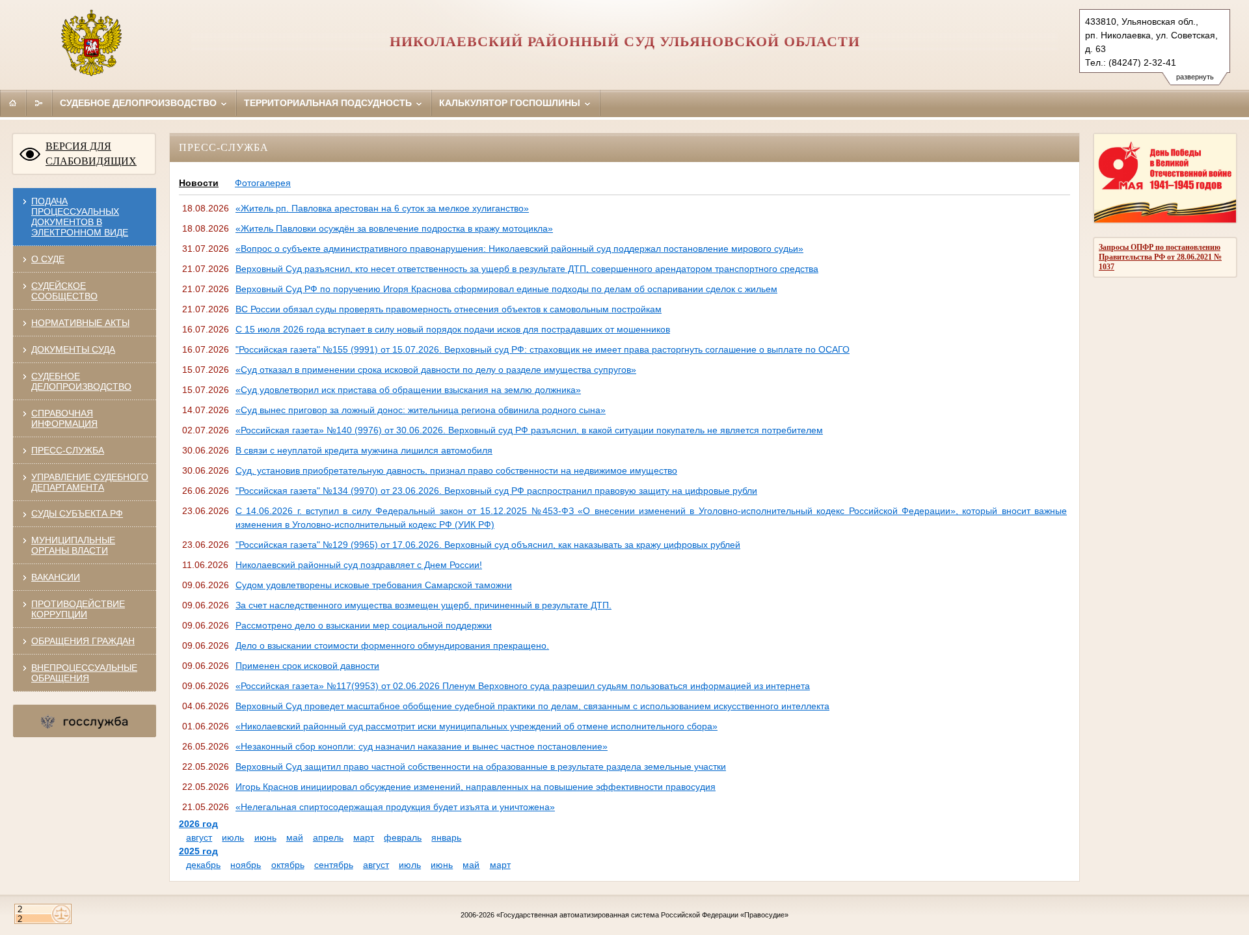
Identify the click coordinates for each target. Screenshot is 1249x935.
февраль (403, 837)
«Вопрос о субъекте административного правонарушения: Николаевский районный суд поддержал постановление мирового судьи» (519, 248)
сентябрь (333, 865)
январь (446, 837)
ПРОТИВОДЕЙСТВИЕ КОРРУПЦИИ (78, 609)
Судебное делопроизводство (139, 103)
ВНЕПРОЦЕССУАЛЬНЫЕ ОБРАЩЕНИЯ (84, 672)
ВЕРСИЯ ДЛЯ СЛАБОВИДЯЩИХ (91, 154)
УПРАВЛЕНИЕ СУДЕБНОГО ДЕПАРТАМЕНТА (89, 482)
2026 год (198, 824)
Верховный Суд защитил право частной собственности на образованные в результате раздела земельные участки (480, 766)
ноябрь (245, 865)
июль (233, 837)
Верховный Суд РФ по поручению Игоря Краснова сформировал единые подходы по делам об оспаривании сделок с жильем (506, 289)
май (294, 837)
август (199, 837)
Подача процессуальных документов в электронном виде (79, 216)
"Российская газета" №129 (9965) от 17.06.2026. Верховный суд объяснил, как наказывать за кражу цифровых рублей (487, 544)
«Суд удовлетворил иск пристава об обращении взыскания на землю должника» (408, 390)
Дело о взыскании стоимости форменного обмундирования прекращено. (392, 645)
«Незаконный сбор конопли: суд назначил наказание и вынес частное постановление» (421, 746)
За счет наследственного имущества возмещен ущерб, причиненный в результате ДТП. (423, 605)
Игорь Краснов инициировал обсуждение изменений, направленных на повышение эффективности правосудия (475, 786)
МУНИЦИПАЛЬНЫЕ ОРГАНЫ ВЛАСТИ (73, 545)
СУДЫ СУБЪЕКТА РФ (77, 513)
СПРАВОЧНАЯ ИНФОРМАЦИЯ (64, 418)
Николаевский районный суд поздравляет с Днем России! (358, 565)
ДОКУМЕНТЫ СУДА (73, 349)
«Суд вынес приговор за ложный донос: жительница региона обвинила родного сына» (420, 410)
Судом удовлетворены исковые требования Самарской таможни (373, 585)
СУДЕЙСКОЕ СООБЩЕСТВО (64, 290)
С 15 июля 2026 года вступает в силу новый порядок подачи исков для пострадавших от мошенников (452, 329)
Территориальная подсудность (329, 103)
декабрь (203, 865)
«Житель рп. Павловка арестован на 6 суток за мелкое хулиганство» (382, 208)
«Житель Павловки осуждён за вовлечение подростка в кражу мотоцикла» (394, 228)
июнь (265, 837)
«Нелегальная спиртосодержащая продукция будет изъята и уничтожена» (395, 807)
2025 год (198, 851)
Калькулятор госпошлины (511, 103)
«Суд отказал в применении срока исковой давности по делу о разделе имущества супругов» (435, 369)
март (363, 837)
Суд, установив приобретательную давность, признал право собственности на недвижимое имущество (456, 470)
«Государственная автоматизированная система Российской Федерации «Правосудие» (642, 915)
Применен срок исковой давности (307, 665)
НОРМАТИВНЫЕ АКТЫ (80, 323)
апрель (328, 837)
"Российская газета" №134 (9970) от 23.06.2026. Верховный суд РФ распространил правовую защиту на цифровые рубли (496, 490)
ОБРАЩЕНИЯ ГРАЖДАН (83, 641)
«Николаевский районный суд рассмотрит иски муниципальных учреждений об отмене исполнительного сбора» (476, 726)
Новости (199, 183)
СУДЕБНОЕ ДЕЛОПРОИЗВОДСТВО (81, 381)
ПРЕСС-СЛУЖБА (67, 450)
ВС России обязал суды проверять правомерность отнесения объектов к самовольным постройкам (448, 309)
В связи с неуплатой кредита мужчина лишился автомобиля (363, 450)
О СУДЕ (47, 259)
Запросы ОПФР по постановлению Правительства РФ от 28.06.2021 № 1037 (1160, 257)
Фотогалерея (263, 183)
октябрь (287, 865)
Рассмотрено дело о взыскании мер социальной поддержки (363, 625)
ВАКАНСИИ (55, 577)
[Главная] (13, 103)
